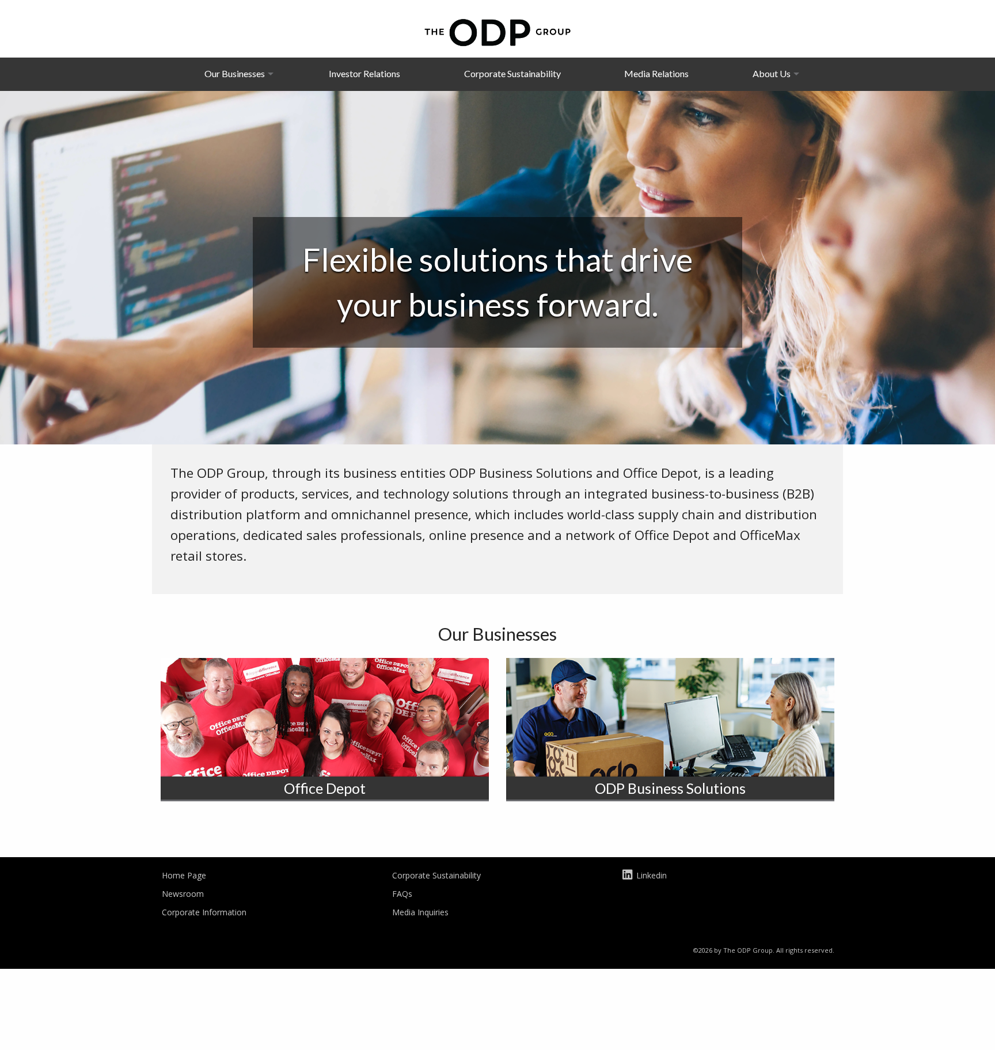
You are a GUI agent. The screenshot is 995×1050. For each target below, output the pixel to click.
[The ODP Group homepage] (497, 31)
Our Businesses (234, 73)
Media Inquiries (420, 912)
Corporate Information (204, 912)
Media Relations (656, 73)
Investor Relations (364, 73)
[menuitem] (234, 74)
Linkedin (651, 875)
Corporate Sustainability (512, 73)
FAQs (402, 893)
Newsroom (183, 893)
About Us (772, 73)
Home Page (184, 875)
